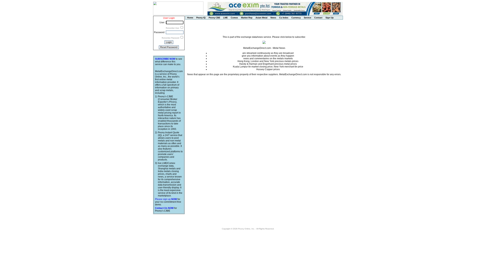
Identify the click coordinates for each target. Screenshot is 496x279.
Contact (318, 17)
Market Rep (246, 17)
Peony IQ (201, 17)
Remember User (173, 28)
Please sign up (166, 199)
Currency (296, 17)
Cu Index (283, 17)
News (273, 17)
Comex (234, 17)
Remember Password (171, 38)
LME (225, 17)
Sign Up (330, 17)
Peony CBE (214, 17)
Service (307, 17)
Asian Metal (261, 17)
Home (190, 17)
